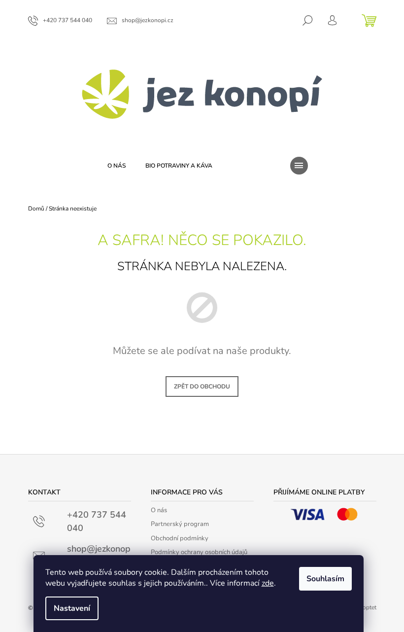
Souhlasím (325, 578)
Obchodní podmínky (179, 538)
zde (268, 583)
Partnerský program (180, 524)
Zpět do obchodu (202, 386)
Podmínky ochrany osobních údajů (199, 552)
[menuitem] (116, 166)
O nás (159, 510)
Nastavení (72, 608)
